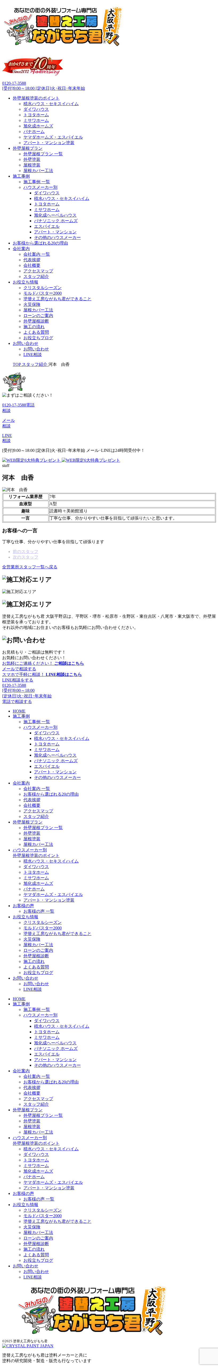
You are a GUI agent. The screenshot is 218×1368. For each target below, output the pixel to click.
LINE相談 (32, 354)
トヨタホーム (36, 115)
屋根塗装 (31, 165)
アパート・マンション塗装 (48, 142)
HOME (19, 711)
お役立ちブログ (38, 338)
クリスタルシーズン (42, 287)
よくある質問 (36, 332)
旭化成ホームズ (38, 126)
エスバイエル (47, 226)
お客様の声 (23, 905)
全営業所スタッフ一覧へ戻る (29, 567)
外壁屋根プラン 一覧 (43, 154)
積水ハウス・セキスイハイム (51, 103)
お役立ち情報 (25, 282)
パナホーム (34, 131)
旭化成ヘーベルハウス (55, 215)
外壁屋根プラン (28, 148)
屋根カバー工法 (38, 170)
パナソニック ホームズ (56, 220)
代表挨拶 (31, 260)
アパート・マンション (55, 232)
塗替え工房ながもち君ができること (57, 299)
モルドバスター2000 (42, 293)
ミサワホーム (36, 120)
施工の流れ (34, 326)
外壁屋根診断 (36, 321)
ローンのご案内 (38, 315)
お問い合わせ (25, 343)
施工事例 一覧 (36, 181)
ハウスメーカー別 (40, 187)
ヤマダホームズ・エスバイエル (53, 137)
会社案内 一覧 (36, 254)
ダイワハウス (36, 109)
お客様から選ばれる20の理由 (40, 243)
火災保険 (31, 304)
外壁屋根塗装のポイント (36, 98)
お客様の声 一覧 (38, 911)
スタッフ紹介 (36, 276)
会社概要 (31, 265)
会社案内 (21, 248)
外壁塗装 (31, 159)
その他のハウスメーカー (57, 237)
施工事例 (21, 176)
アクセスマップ (38, 271)
